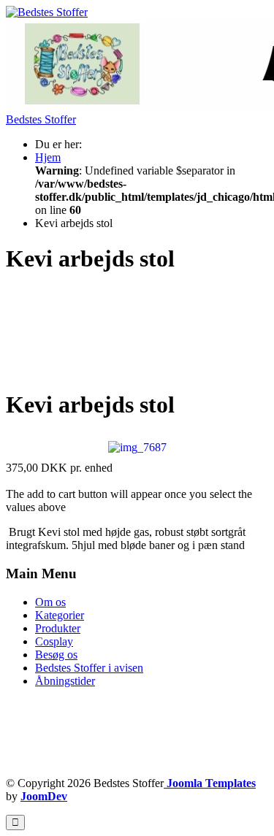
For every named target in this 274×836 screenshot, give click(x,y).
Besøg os (56, 654)
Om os (50, 602)
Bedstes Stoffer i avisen (89, 667)
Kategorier (59, 615)
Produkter (57, 628)
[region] (137, 332)
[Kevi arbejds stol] (137, 446)
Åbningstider (65, 681)
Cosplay (54, 641)
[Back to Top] (15, 822)
